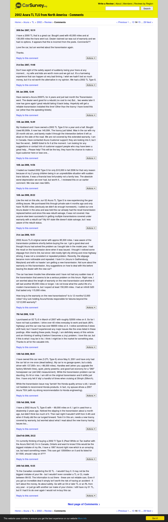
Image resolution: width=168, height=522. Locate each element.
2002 (39, 22)
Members (127, 3)
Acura (26, 22)
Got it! (155, 518)
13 (133, 22)
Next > (150, 22)
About (118, 3)
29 (145, 22)
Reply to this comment (27, 58)
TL (33, 22)
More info (82, 518)
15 (139, 22)
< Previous (121, 22)
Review (48, 22)
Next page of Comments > (84, 504)
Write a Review (106, 3)
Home (18, 22)
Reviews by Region (143, 3)
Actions (90, 58)
